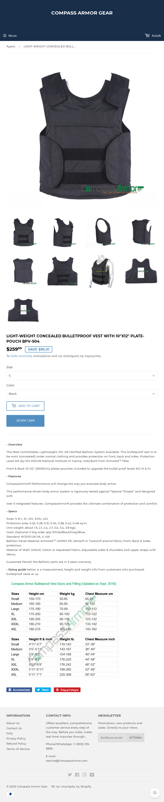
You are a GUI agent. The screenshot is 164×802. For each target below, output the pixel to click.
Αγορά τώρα (25, 420)
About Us (13, 723)
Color (10, 385)
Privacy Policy (16, 738)
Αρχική (10, 46)
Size (9, 367)
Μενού (13, 35)
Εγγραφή (136, 737)
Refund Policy (16, 743)
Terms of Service (18, 749)
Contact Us (14, 728)
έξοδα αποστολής (21, 356)
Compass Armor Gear (82, 13)
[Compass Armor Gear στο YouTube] (92, 775)
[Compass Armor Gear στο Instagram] (84, 775)
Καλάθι (156, 35)
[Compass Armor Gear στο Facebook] (77, 775)
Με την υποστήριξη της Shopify (71, 786)
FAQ (9, 733)
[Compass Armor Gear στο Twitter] (70, 775)
